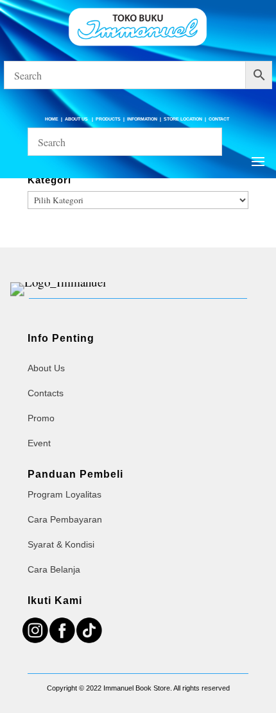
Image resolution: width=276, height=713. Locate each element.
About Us (77, 119)
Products (108, 119)
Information (142, 119)
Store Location (183, 119)
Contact (219, 119)
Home (51, 119)
